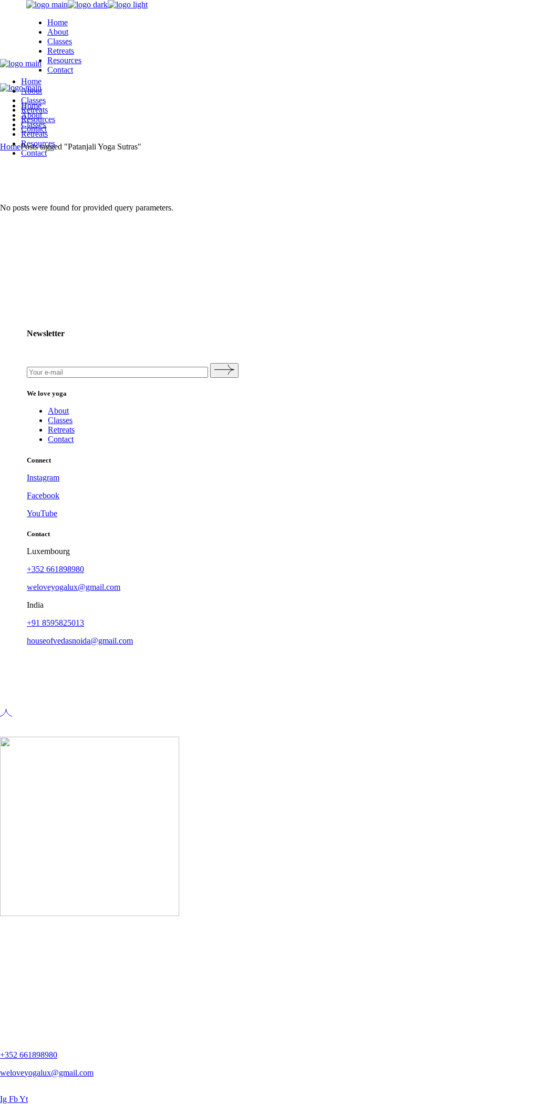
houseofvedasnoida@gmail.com (80, 640)
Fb (14, 1099)
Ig (4, 1099)
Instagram (43, 477)
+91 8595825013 (55, 622)
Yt (23, 1099)
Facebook (43, 495)
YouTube (42, 513)
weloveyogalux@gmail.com (73, 587)
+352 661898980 (55, 569)
